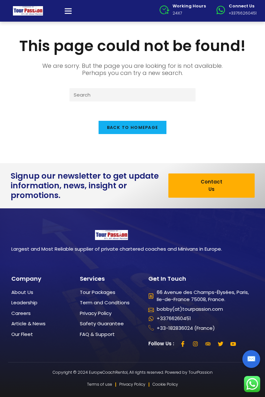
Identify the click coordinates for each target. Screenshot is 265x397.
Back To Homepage (132, 127)
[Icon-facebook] (182, 343)
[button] (68, 11)
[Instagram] (195, 343)
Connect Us (241, 6)
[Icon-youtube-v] (233, 343)
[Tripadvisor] (208, 343)
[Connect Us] (221, 10)
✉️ (251, 359)
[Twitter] (220, 343)
